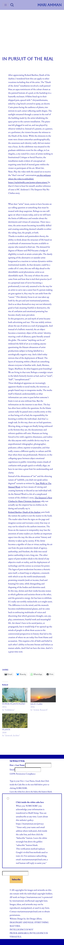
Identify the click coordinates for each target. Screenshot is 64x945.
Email (12, 769)
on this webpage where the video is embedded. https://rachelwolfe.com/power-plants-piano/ (29, 179)
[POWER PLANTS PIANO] (15, 695)
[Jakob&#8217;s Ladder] (43, 695)
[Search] (12, 5)
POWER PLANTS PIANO (13, 703)
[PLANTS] (15, 720)
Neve (20, 942)
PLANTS (6, 729)
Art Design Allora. (34, 918)
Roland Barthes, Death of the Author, (24, 512)
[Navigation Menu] (5, 5)
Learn (39, 816)
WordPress (38, 942)
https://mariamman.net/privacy (30, 823)
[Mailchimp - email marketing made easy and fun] (17, 885)
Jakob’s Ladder (37, 703)
